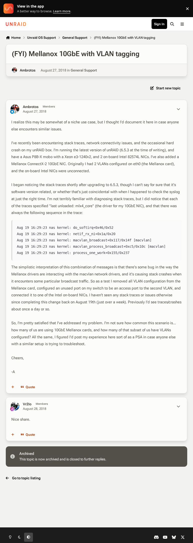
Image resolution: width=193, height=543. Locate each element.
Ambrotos (27, 70)
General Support (84, 70)
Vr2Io (27, 404)
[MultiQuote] (13, 387)
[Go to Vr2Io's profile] (15, 406)
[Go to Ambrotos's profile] (14, 70)
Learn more (9, 8)
